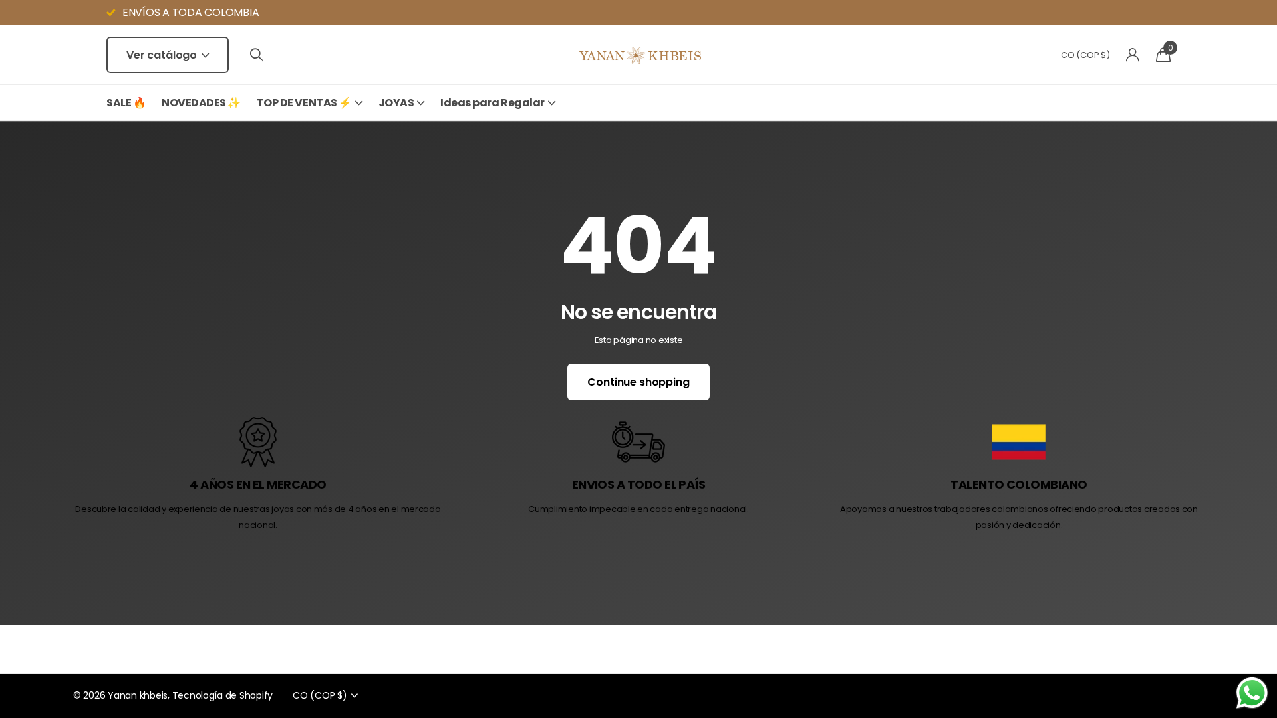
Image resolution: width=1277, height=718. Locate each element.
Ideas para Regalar (492, 102)
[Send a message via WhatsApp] (1252, 693)
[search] (256, 55)
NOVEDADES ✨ (201, 102)
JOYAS (396, 102)
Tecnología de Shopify (222, 695)
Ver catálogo (163, 54)
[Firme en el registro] (1133, 55)
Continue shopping (638, 382)
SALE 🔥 (126, 102)
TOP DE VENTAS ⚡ (304, 102)
